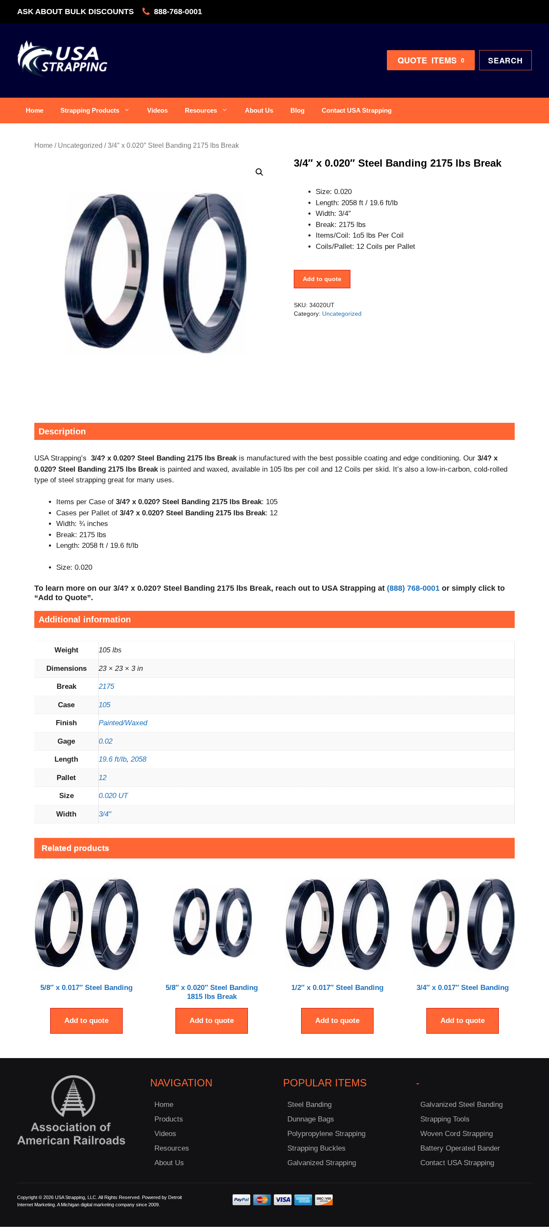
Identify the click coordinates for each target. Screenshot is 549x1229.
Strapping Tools (445, 1119)
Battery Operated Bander (460, 1148)
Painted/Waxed (123, 723)
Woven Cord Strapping (456, 1134)
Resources (201, 110)
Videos (157, 110)
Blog (297, 110)
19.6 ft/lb (113, 759)
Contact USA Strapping (357, 110)
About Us (259, 110)
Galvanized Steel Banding (461, 1104)
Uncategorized (80, 145)
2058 (138, 759)
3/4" (105, 814)
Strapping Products (89, 110)
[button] (259, 172)
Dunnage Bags (310, 1119)
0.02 (105, 741)
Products (168, 1119)
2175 (106, 686)
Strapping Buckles (316, 1148)
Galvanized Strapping (321, 1163)
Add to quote (322, 278)
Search (505, 60)
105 (104, 705)
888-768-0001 (178, 11)
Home (34, 110)
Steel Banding (309, 1104)
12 (102, 778)
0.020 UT (113, 796)
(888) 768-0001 (413, 588)
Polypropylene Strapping (326, 1134)
